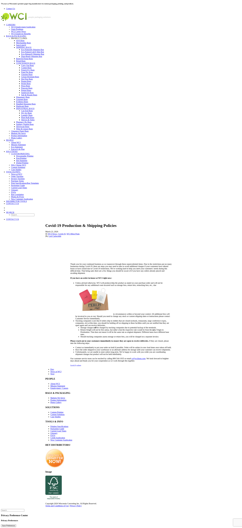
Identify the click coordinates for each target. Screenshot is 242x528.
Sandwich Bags (27, 93)
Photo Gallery (16, 138)
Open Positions (17, 29)
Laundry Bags (27, 115)
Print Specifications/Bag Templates (25, 183)
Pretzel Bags (26, 90)
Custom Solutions (18, 167)
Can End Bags (27, 111)
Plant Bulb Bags (27, 117)
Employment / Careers (59, 388)
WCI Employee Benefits (21, 34)
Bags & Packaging (16, 36)
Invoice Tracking (18, 179)
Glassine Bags (27, 74)
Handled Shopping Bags (26, 104)
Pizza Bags (25, 86)
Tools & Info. (13, 172)
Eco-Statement (17, 147)
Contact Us (12, 203)
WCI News (52, 234)
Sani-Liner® (21, 45)
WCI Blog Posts (73, 234)
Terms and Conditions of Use (57, 506)
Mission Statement (18, 145)
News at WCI (16, 174)
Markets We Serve (18, 133)
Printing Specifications (59, 426)
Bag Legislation (17, 194)
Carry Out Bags (27, 65)
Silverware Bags (22, 127)
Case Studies (16, 170)
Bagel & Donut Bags (24, 59)
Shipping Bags (23, 47)
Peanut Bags (26, 81)
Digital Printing (22, 163)
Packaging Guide (18, 185)
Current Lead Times (19, 188)
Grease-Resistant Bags (30, 77)
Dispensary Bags (23, 97)
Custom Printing (20, 154)
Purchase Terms (17, 181)
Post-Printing (21, 158)
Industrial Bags (25, 108)
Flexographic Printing (24, 156)
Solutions (12, 151)
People (10, 140)
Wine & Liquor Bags (24, 129)
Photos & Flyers (17, 197)
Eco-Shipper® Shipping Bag (32, 54)
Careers (10, 25)
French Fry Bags (28, 70)
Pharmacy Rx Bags (24, 122)
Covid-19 (62, 234)
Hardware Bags (22, 106)
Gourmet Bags (22, 99)
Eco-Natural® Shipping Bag (32, 50)
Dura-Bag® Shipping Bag (31, 56)
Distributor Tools (16, 201)
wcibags (78, 365)
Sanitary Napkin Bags (25, 124)
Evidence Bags (22, 102)
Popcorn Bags (26, 88)
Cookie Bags (26, 68)
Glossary (14, 190)
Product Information (19, 136)
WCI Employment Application (23, 27)
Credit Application (57, 438)
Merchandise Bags (23, 43)
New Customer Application (22, 199)
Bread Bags (20, 61)
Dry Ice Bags (26, 113)
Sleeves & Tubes (28, 120)
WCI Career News (18, 31)
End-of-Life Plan (18, 149)
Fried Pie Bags (27, 72)
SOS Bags (20, 40)
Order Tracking (17, 176)
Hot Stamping (21, 160)
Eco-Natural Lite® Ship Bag (32, 52)
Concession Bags (25, 63)
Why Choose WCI (18, 165)
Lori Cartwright (55, 236)
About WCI (16, 142)
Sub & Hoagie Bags (29, 95)
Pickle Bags (26, 84)
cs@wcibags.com (138, 358)
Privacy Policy (76, 506)
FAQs (13, 192)
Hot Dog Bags (27, 79)
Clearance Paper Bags (20, 131)
